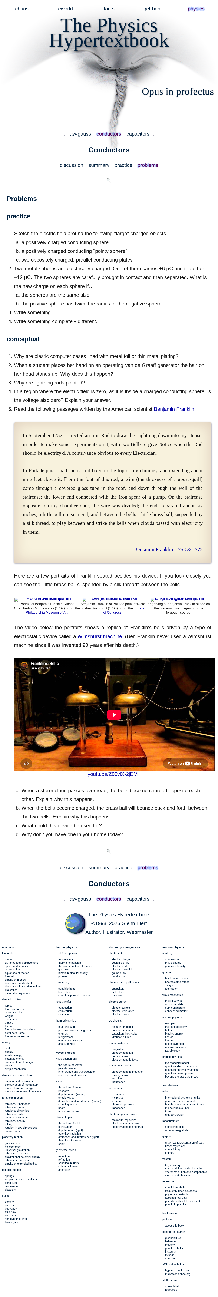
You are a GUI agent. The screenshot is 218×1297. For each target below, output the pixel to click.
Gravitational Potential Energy (22, 1156)
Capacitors (118, 988)
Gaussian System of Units (180, 1101)
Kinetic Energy (13, 1055)
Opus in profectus (178, 91)
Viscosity (10, 1215)
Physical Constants (176, 1194)
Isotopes (170, 1023)
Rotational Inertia (14, 1107)
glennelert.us (173, 1238)
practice (123, 165)
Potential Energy (14, 1058)
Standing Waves (67, 1104)
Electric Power (120, 1014)
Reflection (64, 1156)
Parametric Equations (18, 993)
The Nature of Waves (70, 1064)
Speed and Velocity (16, 966)
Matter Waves (173, 1000)
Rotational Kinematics (17, 1103)
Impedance (118, 1107)
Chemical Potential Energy (74, 995)
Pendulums (11, 1182)
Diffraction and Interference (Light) (78, 1137)
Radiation (63, 1014)
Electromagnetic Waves (126, 1123)
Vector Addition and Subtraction (184, 1168)
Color (61, 1143)
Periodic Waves (67, 1068)
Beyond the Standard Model (182, 1076)
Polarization (65, 1126)
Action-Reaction (14, 1012)
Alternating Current (123, 1104)
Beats (61, 1107)
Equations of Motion (17, 973)
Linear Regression (175, 1146)
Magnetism (118, 1049)
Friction (9, 1026)
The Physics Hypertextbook (119, 914)
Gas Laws (63, 969)
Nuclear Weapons (175, 1047)
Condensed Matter (176, 1011)
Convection (65, 1011)
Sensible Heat (66, 988)
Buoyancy (11, 1208)
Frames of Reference (17, 1036)
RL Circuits (117, 1097)
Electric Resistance (123, 1011)
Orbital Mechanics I (16, 1153)
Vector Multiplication (177, 1175)
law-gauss (80, 134)
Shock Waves (66, 1097)
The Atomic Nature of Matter (75, 966)
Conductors (118, 976)
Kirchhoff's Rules (121, 1037)
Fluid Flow (10, 1212)
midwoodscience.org (177, 1274)
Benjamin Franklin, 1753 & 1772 (168, 549)
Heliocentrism (13, 1146)
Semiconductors (175, 1007)
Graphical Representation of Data (184, 1142)
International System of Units (182, 1097)
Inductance (118, 1081)
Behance (170, 1241)
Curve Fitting (172, 1149)
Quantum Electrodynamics (181, 1066)
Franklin (174, 409)
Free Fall (9, 976)
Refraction (64, 1159)
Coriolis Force (13, 1131)
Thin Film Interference (70, 1140)
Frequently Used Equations (181, 1190)
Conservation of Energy (19, 1062)
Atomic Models (174, 1004)
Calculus (170, 1152)
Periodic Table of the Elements (183, 1201)
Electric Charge (121, 959)
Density (9, 1201)
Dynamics (11, 1019)
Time (168, 1111)
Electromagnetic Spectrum (128, 1126)
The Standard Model (177, 1063)
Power (8, 1065)
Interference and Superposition (76, 1071)
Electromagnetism (123, 1052)
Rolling (8, 1124)
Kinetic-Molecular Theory (73, 973)
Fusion (169, 1040)
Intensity (63, 1090)
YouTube (170, 1258)
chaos (22, 8)
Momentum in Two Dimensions (23, 1091)
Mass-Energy (173, 962)
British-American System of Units (185, 1104)
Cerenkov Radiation (69, 1133)
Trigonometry (173, 1165)
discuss (71, 165)
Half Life (169, 1030)
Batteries (117, 995)
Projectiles (11, 990)
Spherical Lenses (68, 1166)
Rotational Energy (15, 1120)
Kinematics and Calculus (20, 983)
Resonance (11, 1186)
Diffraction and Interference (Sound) (79, 1101)
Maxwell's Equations (124, 1120)
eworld (65, 8)
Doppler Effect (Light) (70, 1130)
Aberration (64, 1169)
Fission (169, 1037)
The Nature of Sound (70, 1087)
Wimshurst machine (99, 636)
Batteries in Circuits (123, 1030)
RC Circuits (118, 1094)
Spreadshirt (172, 1286)
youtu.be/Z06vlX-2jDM (113, 774)
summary (99, 165)
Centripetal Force (15, 1033)
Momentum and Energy (19, 1088)
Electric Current (121, 1007)
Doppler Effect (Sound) (71, 1094)
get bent (152, 8)
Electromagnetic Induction (127, 1071)
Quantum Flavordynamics (180, 1073)
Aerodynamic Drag (16, 1218)
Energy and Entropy (70, 1040)
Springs (9, 1176)
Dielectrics (118, 992)
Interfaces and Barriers (72, 1075)
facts (109, 8)
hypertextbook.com (177, 1270)
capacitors (137, 134)
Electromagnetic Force (125, 1059)
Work (8, 1048)
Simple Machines (15, 1069)
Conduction (65, 1007)
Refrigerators (65, 1037)
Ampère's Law (120, 1056)
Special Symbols (175, 1187)
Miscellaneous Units (177, 1107)
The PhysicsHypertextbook (109, 32)
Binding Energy (174, 1033)
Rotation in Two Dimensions (21, 1127)
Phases (62, 976)
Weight (9, 1016)
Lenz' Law (117, 1078)
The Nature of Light (69, 1123)
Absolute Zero (66, 1043)
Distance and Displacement (21, 962)
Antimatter (171, 988)
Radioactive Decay (176, 1026)
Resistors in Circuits (123, 1026)
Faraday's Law (120, 1075)
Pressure (10, 1205)
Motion (9, 959)
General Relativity (175, 966)
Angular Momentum (17, 1117)
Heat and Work (67, 1026)
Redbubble (171, 1289)
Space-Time (172, 959)
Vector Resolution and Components (186, 1172)
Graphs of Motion (15, 979)
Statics (9, 1022)
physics (196, 8)
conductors (108, 134)
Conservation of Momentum (22, 1084)
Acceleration (12, 969)
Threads (169, 1255)
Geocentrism (12, 1143)
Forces (9, 1005)
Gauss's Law (119, 973)
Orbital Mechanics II (17, 1160)
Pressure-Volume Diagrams (74, 1030)
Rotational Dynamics (17, 1110)
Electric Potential (122, 969)
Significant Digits (175, 1126)
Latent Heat (64, 992)
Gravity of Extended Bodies (21, 1163)
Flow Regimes (12, 1222)
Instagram (171, 1251)
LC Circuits (118, 1101)
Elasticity (10, 1189)
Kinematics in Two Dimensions (23, 986)
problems (148, 165)
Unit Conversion (174, 1114)
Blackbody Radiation (177, 978)
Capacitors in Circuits (124, 1033)
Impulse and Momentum (19, 1081)
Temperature (65, 959)
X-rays (169, 985)
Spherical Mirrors (68, 1163)
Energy (9, 1051)
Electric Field (119, 966)
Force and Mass (14, 1009)
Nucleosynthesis (175, 1043)
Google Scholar (174, 1248)
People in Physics (176, 1204)
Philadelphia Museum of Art (46, 612)
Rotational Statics (15, 1114)
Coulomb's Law (120, 962)
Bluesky (170, 1244)
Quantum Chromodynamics (181, 1069)
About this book (174, 1225)
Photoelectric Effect (177, 981)
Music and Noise (68, 1111)
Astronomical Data (176, 1197)
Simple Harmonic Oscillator (21, 1179)
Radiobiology (172, 1050)
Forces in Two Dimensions (20, 1029)
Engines (63, 1033)
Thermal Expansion (69, 962)
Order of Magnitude (176, 1130)
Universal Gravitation (17, 1150)
